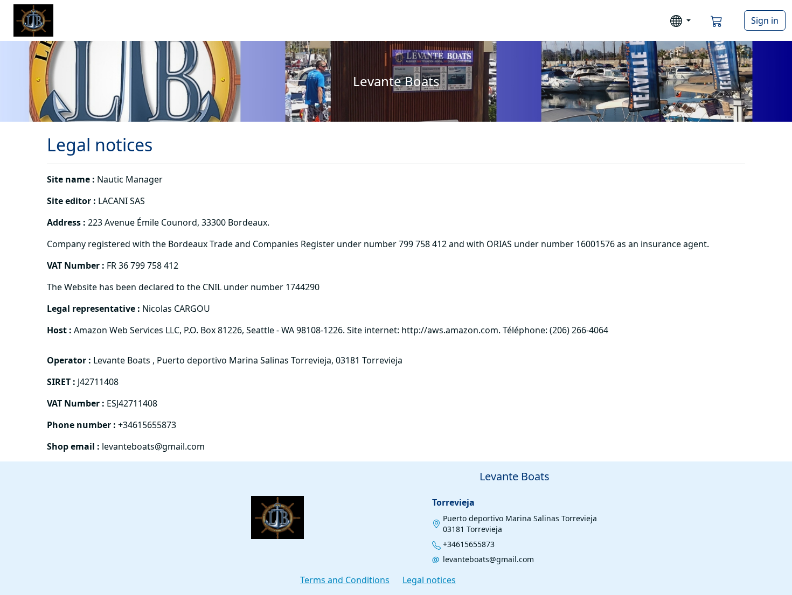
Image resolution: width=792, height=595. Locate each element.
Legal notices (429, 580)
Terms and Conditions (345, 580)
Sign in (765, 20)
